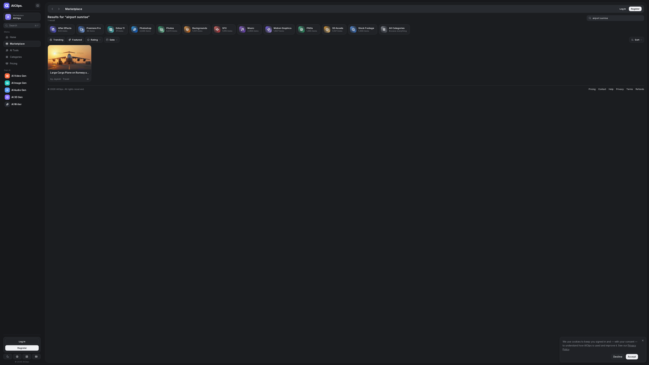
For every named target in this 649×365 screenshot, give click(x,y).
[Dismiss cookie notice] (643, 340)
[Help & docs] (17, 356)
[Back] (52, 9)
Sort (637, 39)
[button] (44, 182)
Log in (22, 341)
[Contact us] (36, 356)
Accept (632, 356)
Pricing (592, 89)
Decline (617, 356)
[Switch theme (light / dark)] (7, 356)
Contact (602, 89)
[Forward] (59, 9)
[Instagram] (26, 356)
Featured (77, 39)
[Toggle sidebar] (37, 5)
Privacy (620, 89)
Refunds (640, 89)
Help (611, 89)
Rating (94, 39)
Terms (629, 89)
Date (112, 39)
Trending (58, 39)
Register (22, 348)
